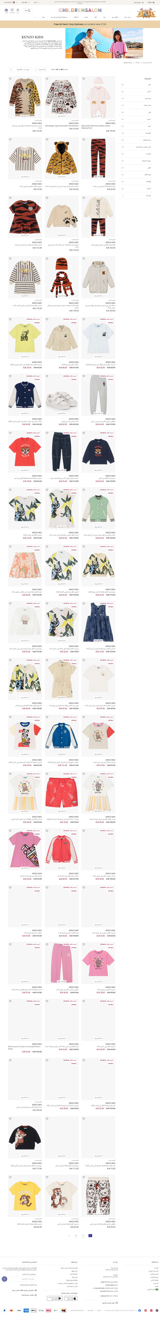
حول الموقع (74, 1271)
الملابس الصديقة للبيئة (28, 1295)
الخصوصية (90, 1310)
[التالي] (69, 1235)
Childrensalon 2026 (111, 1310)
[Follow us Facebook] (139, 1311)
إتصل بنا (156, 1268)
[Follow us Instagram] (145, 1311)
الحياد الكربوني (152, 1289)
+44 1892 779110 (105, 1291)
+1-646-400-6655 (98, 1288)
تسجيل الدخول (137, 2)
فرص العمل (74, 1277)
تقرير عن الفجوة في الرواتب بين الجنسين (67, 1283)
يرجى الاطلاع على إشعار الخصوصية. (28, 1284)
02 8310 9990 (110, 1285)
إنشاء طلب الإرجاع (153, 1271)
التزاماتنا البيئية (73, 1274)
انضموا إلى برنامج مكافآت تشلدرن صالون (23, 1290)
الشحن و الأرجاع (154, 1274)
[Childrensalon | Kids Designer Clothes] (146, 12)
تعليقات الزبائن (154, 1280)
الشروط (99, 1310)
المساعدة (156, 1283)
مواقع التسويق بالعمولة (71, 1280)
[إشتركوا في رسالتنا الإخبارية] (4, 1279)
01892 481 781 (105, 1296)
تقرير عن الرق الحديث (71, 1286)
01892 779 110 (105, 1282)
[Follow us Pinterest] (151, 1311)
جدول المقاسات (154, 1277)
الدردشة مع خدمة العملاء (111, 1269)
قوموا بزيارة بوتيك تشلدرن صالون (69, 1268)
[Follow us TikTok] (157, 1311)
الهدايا (156, 1286)
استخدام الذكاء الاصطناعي (77, 1310)
